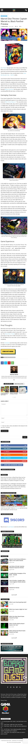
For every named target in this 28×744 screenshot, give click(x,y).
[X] (5, 362)
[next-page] (15, 397)
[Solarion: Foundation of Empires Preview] (14, 389)
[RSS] (14, 687)
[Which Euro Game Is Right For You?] (4, 611)
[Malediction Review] (4, 590)
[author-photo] (14, 369)
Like (25, 445)
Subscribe (24, 460)
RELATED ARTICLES (8, 383)
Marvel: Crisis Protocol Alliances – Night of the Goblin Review (17, 559)
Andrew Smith (5, 26)
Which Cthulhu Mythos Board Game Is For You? (16, 624)
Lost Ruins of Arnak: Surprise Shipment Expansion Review (16, 567)
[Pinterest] (9, 362)
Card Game (6, 357)
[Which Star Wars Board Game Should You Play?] (4, 618)
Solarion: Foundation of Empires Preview (14, 393)
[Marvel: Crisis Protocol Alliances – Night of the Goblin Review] (4, 561)
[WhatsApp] (12, 362)
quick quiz (17, 508)
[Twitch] (17, 687)
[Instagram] (11, 687)
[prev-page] (13, 397)
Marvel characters (9, 89)
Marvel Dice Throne (9, 333)
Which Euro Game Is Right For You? (18, 609)
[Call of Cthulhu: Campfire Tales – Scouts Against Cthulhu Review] (4, 582)
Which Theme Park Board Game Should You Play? (17, 631)
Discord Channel (10, 526)
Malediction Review (14, 587)
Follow (24, 448)
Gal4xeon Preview (22, 393)
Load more (13, 594)
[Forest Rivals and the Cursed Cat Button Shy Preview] (5, 389)
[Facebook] (2, 362)
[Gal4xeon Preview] (23, 389)
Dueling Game (12, 357)
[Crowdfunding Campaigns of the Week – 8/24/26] (4, 575)
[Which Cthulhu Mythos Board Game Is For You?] (4, 625)
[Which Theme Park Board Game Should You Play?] (4, 633)
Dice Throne (4, 67)
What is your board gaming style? (17, 602)
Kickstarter (6, 342)
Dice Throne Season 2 (10, 102)
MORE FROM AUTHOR (19, 383)
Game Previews (7, 13)
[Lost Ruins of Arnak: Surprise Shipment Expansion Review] (4, 568)
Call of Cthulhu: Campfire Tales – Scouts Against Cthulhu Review (17, 581)
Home (2, 13)
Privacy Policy (4, 700)
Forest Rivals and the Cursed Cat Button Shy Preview (5, 393)
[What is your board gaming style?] (4, 604)
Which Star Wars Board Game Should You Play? (16, 617)
